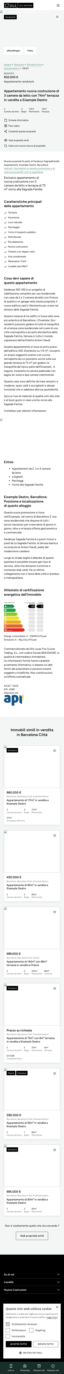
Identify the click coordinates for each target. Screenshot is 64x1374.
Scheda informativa (18, 120)
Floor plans (14, 125)
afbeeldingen (13, 50)
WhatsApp (25, 1370)
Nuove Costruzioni (15, 1289)
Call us (11, 1370)
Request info (53, 1370)
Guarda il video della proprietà (32, 441)
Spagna (7, 64)
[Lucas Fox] (18, 5)
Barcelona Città (34, 64)
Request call (39, 1370)
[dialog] (32, 1331)
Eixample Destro (11, 68)
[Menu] (58, 5)
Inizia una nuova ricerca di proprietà (26, 145)
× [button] (57, 1307)
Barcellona (19, 64)
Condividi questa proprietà (22, 131)
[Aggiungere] (57, 17)
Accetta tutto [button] (18, 1344)
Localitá (8, 1282)
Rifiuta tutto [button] (45, 1344)
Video (30, 50)
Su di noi (9, 1274)
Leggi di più (52, 1317)
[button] (54, 766)
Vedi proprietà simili (18, 140)
